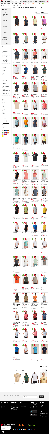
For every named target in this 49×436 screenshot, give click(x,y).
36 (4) (4, 109)
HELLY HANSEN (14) (6, 86)
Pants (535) (4, 12)
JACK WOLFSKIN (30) (6, 90)
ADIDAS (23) (5, 80)
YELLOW (2, 136)
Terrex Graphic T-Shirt (25, 304)
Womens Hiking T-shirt (25, 181)
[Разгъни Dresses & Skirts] (10, 14)
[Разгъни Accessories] (10, 43)
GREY (4, 132)
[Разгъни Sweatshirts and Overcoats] (10, 28)
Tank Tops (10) (5, 34)
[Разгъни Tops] (10, 11)
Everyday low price (14, 409)
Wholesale (3, 406)
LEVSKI (14, 383)
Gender (3, 65)
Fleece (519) (5, 26)
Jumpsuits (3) (5, 37)
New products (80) (6, 51)
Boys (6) (4, 73)
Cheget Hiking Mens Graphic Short (16, 268)
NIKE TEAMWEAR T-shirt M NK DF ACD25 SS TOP (35, 385)
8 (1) (3, 100)
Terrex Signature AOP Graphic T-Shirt (16, 305)
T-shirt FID (14, 164)
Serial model (4, 139)
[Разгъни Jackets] (10, 20)
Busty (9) (4, 24)
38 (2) (4, 110)
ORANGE (8, 132)
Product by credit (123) (6, 55)
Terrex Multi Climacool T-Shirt (35, 250)
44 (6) (4, 112)
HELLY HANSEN (24, 59)
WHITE (8, 134)
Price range (4, 118)
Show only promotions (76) (6, 53)
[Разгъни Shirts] (10, 17)
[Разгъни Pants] (10, 13)
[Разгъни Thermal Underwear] (10, 22)
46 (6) (4, 113)
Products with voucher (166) (6, 57)
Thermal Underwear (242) (5, 23)
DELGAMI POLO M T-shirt (44, 77)
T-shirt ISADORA (15, 216)
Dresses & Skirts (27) (5, 15)
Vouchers (12, 408)
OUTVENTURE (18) (6, 93)
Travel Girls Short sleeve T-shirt (26, 250)
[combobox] (17, 1)
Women (8, 3)
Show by (37, 11)
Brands (20, 3)
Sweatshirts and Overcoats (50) (5, 29)
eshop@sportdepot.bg (45, 413)
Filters (2, 46)
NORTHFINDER (15, 180)
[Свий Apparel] (10, 9)
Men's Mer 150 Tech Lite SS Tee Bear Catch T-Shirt (35, 357)
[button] (43, 370)
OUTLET (27, 3)
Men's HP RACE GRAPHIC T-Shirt (24, 146)
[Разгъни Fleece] (10, 26)
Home (2, 3)
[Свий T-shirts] (10, 31)
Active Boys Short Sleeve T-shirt (26, 199)
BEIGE (2, 130)
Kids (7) (4, 70)
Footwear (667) (4, 39)
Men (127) (4, 68)
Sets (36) (4, 18)
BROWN (8, 130)
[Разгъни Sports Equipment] (10, 41)
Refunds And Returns (14, 407)
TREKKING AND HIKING (9, 5)
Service (2, 407)
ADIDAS (32, 248)
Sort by (42, 11)
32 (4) (4, 106)
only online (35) (5, 59)
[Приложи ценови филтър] (6, 122)
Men (5, 3)
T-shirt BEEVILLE (24, 164)
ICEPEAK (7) (5, 89)
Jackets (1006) (5, 20)
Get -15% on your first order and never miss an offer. (13, 395)
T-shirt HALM (24, 216)
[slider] (2, 123)
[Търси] (20, 1)
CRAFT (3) (4, 83)
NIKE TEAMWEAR (33, 383)
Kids (12, 3)
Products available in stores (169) (6, 61)
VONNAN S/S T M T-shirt (35, 76)
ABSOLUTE (40, 3)
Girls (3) (4, 74)
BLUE (6, 130)
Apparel (14, 5)
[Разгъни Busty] (10, 25)
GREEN (2, 132)
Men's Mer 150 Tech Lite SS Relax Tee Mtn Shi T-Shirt (44, 357)
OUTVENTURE (24, 180)
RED (6, 134)
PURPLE (4, 134)
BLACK (4, 130)
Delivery (12, 406)
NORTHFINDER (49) (6, 92)
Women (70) (5, 67)
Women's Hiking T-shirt (34, 181)
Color (3, 127)
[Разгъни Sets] (10, 19)
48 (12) (4, 115)
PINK (2, 134)
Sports (16, 3)
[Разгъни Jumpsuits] (10, 37)
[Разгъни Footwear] (10, 39)
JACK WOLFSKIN (15, 26)
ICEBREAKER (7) (5, 87)
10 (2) (4, 102)
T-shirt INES (33, 164)
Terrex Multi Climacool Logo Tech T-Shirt (44, 287)
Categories (3, 7)
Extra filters (4, 49)
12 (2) (4, 103)
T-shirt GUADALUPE (34, 322)
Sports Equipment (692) (4, 41)
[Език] (47, 1)
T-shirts (17, 5)
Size (2, 97)
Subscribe (41, 396)
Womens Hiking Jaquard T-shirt (16, 199)
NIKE (40, 383)
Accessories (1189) (5, 43)
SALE (24, 3)
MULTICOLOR (6, 132)
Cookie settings (23, 406)
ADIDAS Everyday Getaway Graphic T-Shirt (26, 385)
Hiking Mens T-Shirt (25, 94)
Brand (3, 78)
